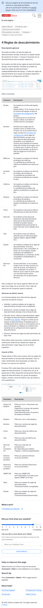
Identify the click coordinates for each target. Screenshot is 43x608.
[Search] (34, 16)
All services (6, 594)
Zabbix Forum (31, 594)
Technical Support (8, 590)
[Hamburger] (39, 15)
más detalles (15, 320)
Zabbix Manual (7, 26)
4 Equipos (26, 32)
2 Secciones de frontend (11, 29)
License (4, 605)
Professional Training (33, 590)
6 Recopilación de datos (11, 32)
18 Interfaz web (20, 26)
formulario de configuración (24, 113)
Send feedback (21, 551)
